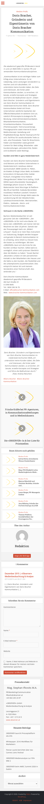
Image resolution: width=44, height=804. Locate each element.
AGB (20, 800)
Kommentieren (10, 607)
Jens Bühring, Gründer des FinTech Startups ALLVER (28, 504)
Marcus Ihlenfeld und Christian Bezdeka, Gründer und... (28, 483)
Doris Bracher (10, 379)
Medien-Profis (22, 11)
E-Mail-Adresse (10, 641)
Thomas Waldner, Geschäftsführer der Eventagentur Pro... (25, 517)
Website (7, 651)
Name (7, 630)
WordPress (22, 797)
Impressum (27, 800)
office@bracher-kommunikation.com (24, 290)
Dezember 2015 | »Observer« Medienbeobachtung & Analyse (19, 575)
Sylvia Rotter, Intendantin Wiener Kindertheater (28, 460)
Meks (28, 794)
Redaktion (34, 36)
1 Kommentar (21, 36)
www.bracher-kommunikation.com (23, 292)
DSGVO (15, 800)
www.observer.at (13, 720)
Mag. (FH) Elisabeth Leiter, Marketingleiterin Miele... (28, 471)
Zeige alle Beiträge (22, 556)
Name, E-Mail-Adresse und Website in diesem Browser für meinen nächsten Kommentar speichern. (21, 664)
